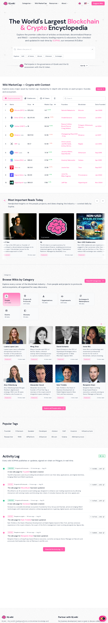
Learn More (81, 66)
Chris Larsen (66, 142)
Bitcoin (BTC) (19, 110)
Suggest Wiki (98, 3)
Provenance (82, 175)
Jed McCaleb (66, 144)
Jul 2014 (98, 118)
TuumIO (26, 472)
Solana (80, 160)
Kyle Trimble (26, 520)
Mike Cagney (66, 176)
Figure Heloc (19, 175)
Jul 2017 (98, 135)
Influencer (43, 437)
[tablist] (29, 98)
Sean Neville (65, 154)
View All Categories (93, 281)
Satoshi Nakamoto (68, 110)
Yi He (64, 136)
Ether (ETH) (18, 118)
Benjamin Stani (27, 536)
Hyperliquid (18, 182)
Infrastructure (87, 431)
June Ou (64, 174)
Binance (17, 135)
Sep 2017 (98, 167)
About (64, 3)
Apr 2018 (98, 160)
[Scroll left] (97, 200)
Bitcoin (40, 56)
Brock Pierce (66, 126)
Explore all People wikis (52, 408)
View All (99, 89)
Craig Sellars (66, 128)
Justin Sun (65, 167)
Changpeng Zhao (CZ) (69, 134)
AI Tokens (31, 56)
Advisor (55, 431)
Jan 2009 (98, 110)
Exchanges (58, 56)
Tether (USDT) (19, 126)
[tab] (12, 98)
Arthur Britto (66, 146)
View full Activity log (52, 549)
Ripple (80, 144)
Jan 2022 (98, 175)
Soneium (26, 504)
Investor (74, 431)
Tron (16, 167)
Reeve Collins (66, 124)
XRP (15, 144)
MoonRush (25, 488)
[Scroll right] (102, 200)
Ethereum (49, 56)
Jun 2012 (98, 144)
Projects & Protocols (21, 468)
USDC (16, 153)
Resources (53, 3)
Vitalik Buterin (66, 118)
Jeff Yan (64, 182)
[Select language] (86, 3)
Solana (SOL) (19, 160)
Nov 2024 (98, 182)
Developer (43, 431)
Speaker (31, 431)
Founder (7, 431)
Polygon (81, 125)
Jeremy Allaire (66, 152)
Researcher (8, 437)
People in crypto (19, 516)
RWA (20, 437)
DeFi (23, 56)
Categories (26, 3)
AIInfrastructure (78, 437)
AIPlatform (30, 437)
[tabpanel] (54, 144)
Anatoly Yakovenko (68, 160)
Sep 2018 (98, 153)
